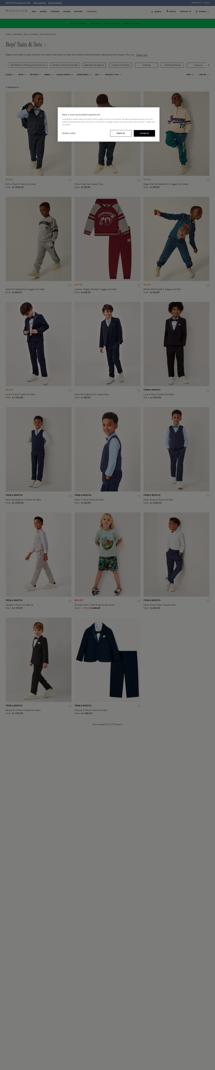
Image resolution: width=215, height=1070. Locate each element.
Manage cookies (69, 133)
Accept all (144, 133)
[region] (108, 124)
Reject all (121, 133)
